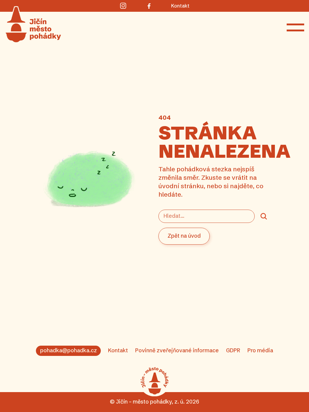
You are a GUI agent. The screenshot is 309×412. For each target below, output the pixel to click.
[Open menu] (295, 27)
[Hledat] (263, 216)
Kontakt (118, 350)
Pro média (260, 350)
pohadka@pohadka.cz (68, 350)
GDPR (233, 350)
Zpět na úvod (184, 236)
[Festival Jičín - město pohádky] (154, 381)
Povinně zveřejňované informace (177, 350)
